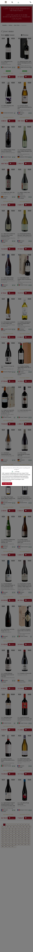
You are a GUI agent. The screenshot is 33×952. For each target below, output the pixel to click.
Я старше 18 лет (7, 483)
